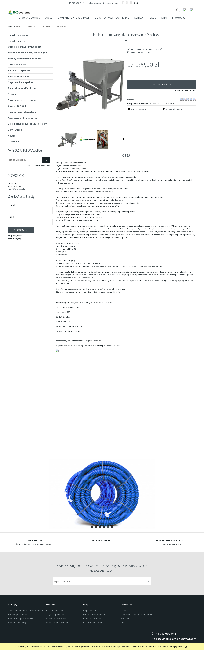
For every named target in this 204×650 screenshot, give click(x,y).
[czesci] (102, 493)
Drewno (12, 94)
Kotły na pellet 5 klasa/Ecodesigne (27, 52)
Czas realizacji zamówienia (25, 610)
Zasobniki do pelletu (19, 76)
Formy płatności (18, 614)
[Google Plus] (131, 2)
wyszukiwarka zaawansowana (40, 165)
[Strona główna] (19, 11)
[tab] (92, 527)
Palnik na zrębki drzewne (22, 100)
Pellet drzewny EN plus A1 (22, 88)
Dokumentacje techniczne (137, 614)
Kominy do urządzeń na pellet (24, 58)
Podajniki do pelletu (19, 70)
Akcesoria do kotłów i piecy (23, 117)
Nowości (12, 135)
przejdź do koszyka (16, 189)
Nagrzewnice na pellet (20, 82)
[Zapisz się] (149, 581)
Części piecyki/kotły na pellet (24, 46)
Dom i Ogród (15, 129)
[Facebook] (123, 2)
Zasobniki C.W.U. (17, 106)
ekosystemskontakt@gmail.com (103, 3)
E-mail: (11, 204)
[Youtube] (127, 2)
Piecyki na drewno (18, 34)
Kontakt (126, 618)
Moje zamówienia (94, 614)
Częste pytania (55, 614)
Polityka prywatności (59, 618)
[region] (102, 493)
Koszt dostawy (17, 622)
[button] (123, 139)
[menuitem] (29, 17)
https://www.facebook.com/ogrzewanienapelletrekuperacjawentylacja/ (88, 345)
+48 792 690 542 (76, 3)
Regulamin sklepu (57, 622)
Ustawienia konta (94, 622)
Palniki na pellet (17, 64)
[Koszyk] (193, 10)
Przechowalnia (92, 618)
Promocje (13, 141)
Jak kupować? (54, 610)
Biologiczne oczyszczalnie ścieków (27, 123)
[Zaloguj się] (184, 10)
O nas (124, 610)
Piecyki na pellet (17, 40)
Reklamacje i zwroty (21, 618)
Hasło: (11, 216)
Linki (124, 622)
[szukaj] (178, 10)
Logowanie (90, 610)
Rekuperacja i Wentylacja (22, 112)
